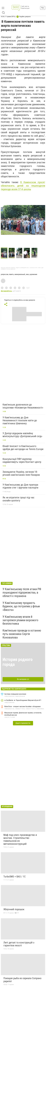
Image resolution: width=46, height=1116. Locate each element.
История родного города (18, 662)
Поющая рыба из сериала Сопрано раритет (22, 980)
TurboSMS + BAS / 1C (14, 876)
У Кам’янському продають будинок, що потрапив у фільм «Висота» (21, 606)
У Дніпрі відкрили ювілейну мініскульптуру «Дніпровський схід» (22, 435)
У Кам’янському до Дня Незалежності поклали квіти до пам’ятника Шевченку (20, 420)
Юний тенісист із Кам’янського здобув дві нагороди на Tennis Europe (23, 448)
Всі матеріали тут (23, 679)
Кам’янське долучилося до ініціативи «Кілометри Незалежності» (23, 406)
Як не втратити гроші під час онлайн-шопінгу (18, 499)
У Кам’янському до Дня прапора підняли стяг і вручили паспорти (20, 486)
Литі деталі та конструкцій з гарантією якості (18, 944)
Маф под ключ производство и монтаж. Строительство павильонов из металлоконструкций (20, 839)
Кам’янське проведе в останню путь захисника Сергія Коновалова (22, 634)
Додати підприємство (23, 723)
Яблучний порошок (13, 909)
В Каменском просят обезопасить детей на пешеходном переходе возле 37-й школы (23, 186)
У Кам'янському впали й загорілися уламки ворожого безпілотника (20, 620)
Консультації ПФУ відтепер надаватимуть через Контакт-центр (22, 461)
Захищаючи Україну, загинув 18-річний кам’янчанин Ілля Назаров (21, 473)
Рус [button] (42, 8)
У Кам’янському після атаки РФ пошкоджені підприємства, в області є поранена (22, 592)
